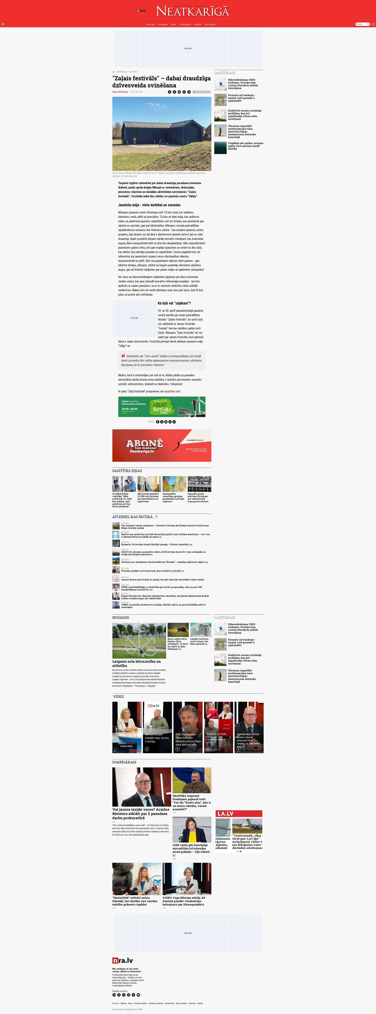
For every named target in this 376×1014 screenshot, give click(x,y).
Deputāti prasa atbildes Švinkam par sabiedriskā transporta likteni (198, 497)
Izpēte (173, 24)
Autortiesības (169, 1003)
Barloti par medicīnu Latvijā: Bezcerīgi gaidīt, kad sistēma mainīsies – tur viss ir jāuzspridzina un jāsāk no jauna (165, 535)
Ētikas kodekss (181, 1003)
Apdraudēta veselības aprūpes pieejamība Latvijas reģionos (173, 497)
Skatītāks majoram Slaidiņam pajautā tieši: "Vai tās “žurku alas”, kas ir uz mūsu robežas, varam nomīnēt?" (192, 802)
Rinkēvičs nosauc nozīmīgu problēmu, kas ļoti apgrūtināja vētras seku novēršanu (245, 115)
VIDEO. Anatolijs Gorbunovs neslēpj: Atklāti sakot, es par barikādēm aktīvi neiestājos (163, 606)
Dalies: (151, 422)
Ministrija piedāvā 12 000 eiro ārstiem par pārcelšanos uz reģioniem (148, 497)
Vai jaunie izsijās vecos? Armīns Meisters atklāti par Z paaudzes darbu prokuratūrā (140, 813)
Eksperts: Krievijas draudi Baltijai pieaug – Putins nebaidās (154, 544)
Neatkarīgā (122, 71)
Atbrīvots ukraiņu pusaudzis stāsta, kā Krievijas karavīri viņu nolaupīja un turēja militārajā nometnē (163, 553)
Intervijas (150, 24)
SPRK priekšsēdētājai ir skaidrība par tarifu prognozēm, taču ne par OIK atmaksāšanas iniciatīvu (161, 588)
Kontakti (200, 1003)
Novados (133, 71)
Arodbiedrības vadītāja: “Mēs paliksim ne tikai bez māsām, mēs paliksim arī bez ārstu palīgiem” (122, 500)
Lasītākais (224, 73)
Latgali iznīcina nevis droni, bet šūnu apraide (199, 641)
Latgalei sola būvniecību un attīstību (136, 663)
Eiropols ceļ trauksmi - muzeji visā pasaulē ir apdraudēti (241, 98)
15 (182, 571)
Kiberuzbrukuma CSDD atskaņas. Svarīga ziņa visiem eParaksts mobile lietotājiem (243, 84)
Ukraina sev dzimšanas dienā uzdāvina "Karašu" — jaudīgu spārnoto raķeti (162, 562)
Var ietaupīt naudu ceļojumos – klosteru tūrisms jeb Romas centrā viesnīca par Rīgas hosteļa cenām (165, 526)
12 (206, 562)
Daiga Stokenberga (120, 92)
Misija (130, 1003)
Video (118, 696)
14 (151, 590)
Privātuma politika (140, 1003)
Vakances (192, 1003)
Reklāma (124, 1003)
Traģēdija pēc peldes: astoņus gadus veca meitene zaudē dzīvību (245, 146)
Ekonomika (210, 24)
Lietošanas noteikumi (156, 1003)
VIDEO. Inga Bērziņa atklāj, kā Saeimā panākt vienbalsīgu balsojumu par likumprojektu (184, 901)
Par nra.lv (115, 1003)
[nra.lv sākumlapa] (141, 10)
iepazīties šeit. (172, 391)
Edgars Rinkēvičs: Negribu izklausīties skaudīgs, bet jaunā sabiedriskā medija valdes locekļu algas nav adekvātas (165, 597)
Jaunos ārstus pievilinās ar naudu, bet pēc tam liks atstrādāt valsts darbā (162, 579)
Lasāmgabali (185, 24)
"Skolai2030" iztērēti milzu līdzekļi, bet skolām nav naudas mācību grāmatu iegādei (134, 901)
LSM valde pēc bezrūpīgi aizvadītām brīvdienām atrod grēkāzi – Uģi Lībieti (191, 848)
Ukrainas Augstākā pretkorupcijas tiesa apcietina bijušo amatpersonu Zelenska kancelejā (242, 131)
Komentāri (163, 24)
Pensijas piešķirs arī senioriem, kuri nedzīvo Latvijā (150, 570)
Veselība (198, 24)
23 (191, 545)
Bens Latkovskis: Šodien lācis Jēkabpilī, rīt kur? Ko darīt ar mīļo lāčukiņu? (178, 643)
